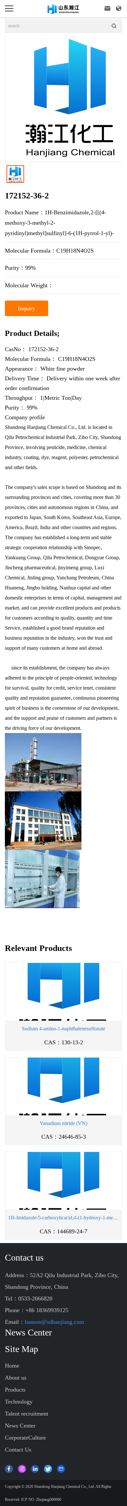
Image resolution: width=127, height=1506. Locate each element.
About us (15, 1377)
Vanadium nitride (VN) (63, 1123)
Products (15, 1389)
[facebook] (9, 1468)
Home (12, 1365)
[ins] (22, 1468)
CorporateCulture (25, 1437)
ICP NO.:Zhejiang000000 (41, 1499)
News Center (20, 1425)
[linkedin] (35, 1468)
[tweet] (48, 1468)
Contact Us (18, 1449)
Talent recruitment (26, 1413)
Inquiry (26, 308)
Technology (19, 1401)
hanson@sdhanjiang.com (54, 1322)
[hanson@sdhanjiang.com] (61, 1468)
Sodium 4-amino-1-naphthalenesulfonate (63, 1028)
